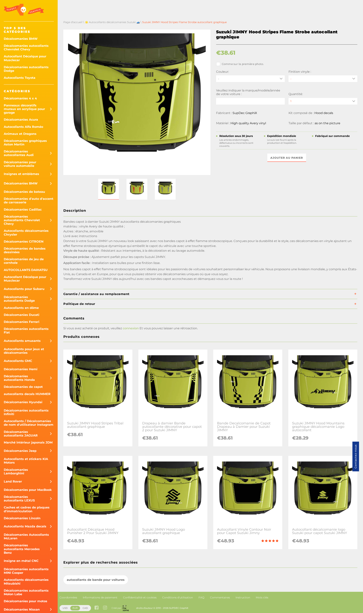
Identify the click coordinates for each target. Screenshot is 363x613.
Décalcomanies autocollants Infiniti (26, 412)
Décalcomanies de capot (23, 387)
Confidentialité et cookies (140, 597)
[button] (108, 189)
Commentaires (220, 597)
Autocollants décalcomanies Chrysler (26, 232)
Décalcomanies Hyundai (23, 402)
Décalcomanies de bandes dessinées (25, 250)
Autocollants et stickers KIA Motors (26, 460)
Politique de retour (79, 304)
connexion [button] (131, 328)
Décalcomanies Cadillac (23, 209)
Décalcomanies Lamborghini (16, 471)
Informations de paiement (100, 597)
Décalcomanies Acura (21, 119)
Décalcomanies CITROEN (23, 241)
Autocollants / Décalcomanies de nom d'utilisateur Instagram (28, 422)
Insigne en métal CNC (21, 561)
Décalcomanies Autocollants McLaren (26, 536)
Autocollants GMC (18, 361)
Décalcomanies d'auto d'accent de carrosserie (28, 200)
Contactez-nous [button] (355, 456)
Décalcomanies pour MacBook (28, 490)
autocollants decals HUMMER (27, 394)
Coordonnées (68, 597)
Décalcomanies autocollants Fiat (26, 330)
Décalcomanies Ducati (21, 315)
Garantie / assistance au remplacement (96, 294)
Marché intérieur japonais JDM (28, 442)
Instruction (243, 597)
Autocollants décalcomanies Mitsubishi (26, 581)
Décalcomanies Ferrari (21, 322)
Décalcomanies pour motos (25, 601)
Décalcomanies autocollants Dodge (26, 69)
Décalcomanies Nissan (22, 609)
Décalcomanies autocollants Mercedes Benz (22, 549)
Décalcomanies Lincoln (22, 518)
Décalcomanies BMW (21, 39)
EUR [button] (75, 608)
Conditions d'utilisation (177, 597)
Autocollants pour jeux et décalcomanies (24, 351)
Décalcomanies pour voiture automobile (20, 164)
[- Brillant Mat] (323, 78)
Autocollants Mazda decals (25, 526)
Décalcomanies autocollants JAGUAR (21, 433)
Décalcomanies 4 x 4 (20, 98)
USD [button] (65, 608)
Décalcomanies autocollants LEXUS (19, 498)
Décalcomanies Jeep (20, 451)
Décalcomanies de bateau (24, 192)
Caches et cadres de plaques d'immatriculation (27, 509)
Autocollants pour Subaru (24, 289)
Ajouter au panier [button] (286, 157)
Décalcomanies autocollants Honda (19, 378)
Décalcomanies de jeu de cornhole (24, 261)
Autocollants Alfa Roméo (23, 127)
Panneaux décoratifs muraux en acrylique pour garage (24, 109)
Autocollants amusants (22, 341)
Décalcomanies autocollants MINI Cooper (26, 571)
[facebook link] (97, 608)
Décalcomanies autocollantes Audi (19, 153)
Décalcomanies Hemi (20, 369)
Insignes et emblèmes (21, 174)
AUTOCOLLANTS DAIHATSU (26, 270)
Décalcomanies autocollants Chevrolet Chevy (26, 47)
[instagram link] (105, 608)
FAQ (201, 597)
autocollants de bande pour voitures (96, 580)
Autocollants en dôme (21, 308)
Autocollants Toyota (19, 78)
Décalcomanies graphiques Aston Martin (25, 142)
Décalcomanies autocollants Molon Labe (26, 592)
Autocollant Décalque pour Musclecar (25, 58)
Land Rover (13, 481)
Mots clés (262, 597)
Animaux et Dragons (20, 134)
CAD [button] (85, 608)
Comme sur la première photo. (243, 64)
